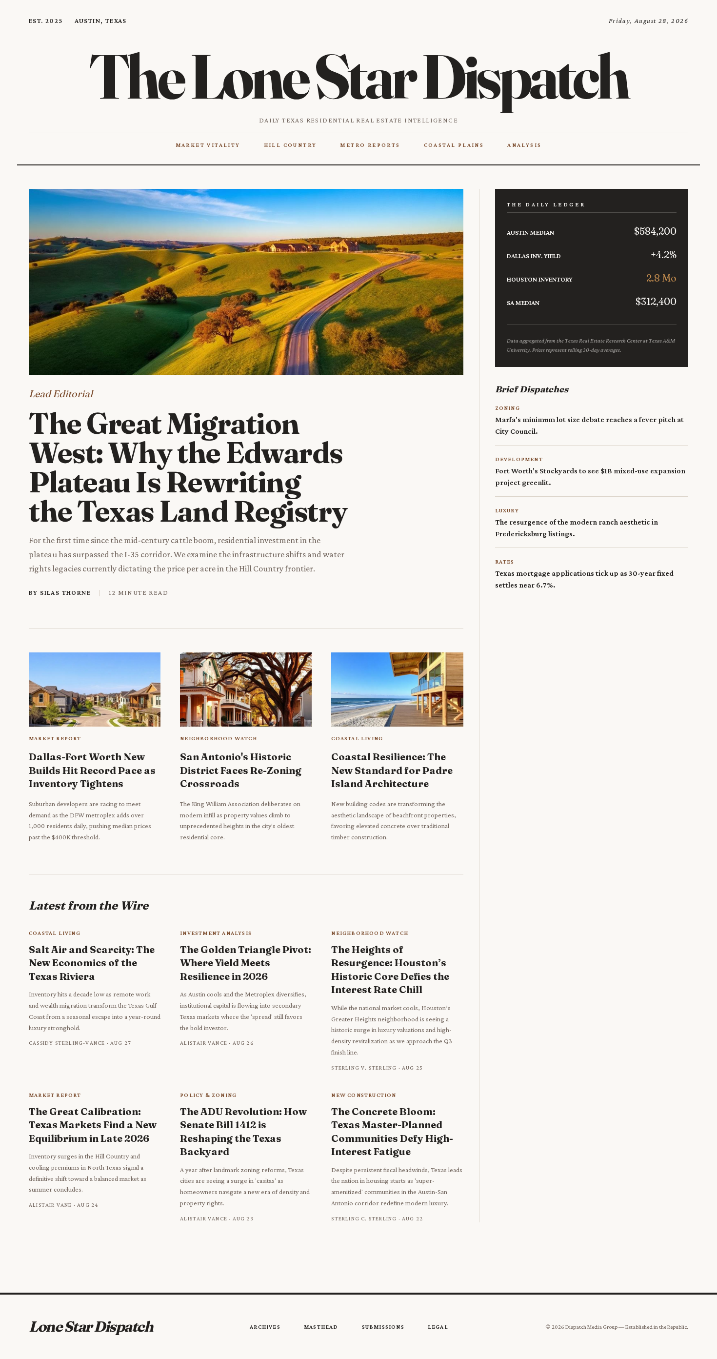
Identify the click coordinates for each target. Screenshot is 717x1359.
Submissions (383, 1326)
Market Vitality (208, 145)
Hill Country (290, 145)
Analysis (524, 145)
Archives (265, 1326)
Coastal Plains (454, 145)
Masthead (321, 1326)
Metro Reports (370, 145)
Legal (438, 1326)
